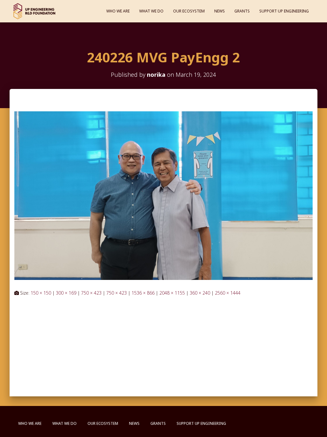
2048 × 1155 (172, 293)
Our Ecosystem (189, 11)
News (219, 11)
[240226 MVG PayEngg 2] (163, 195)
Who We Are (118, 11)
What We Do (151, 11)
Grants (242, 11)
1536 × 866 (143, 293)
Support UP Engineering (284, 11)
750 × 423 (91, 293)
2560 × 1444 (227, 293)
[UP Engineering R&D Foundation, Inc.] (34, 11)
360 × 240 (200, 293)
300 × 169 (66, 293)
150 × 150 (41, 293)
